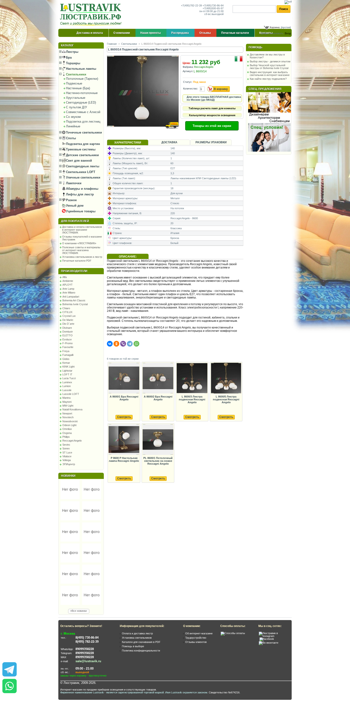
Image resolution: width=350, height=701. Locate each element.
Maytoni (66, 401)
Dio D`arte (68, 323)
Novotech (68, 417)
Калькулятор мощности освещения (212, 115)
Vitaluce (66, 456)
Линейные (73, 126)
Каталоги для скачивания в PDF (141, 642)
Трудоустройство (195, 637)
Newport (67, 413)
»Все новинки (78, 610)
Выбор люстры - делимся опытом (270, 61)
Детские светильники (82, 155)
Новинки (68, 475)
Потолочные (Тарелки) (82, 78)
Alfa (64, 277)
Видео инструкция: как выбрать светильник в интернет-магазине (270, 73)
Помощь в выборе (133, 646)
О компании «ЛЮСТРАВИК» (79, 243)
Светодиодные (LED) (81, 102)
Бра (68, 57)
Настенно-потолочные (82, 93)
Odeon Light (69, 425)
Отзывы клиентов (196, 642)
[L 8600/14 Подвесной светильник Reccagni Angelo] (143, 131)
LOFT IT (67, 374)
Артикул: (188, 71)
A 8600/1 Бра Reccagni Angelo (124, 398)
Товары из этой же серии (212, 126)
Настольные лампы (80, 68)
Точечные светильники (83, 132)
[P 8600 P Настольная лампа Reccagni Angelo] (124, 439)
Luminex (67, 382)
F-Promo (67, 343)
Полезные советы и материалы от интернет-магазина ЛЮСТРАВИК (81, 250)
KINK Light (68, 366)
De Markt (67, 319)
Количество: (190, 88)
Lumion (66, 386)
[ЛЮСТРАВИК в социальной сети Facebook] (267, 638)
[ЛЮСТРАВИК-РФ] (91, 14)
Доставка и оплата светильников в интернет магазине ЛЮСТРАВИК (82, 229)
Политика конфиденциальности (141, 650)
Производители (74, 271)
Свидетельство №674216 (224, 692)
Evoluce (67, 339)
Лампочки (73, 183)
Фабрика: (188, 66)
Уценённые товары (80, 211)
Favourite (67, 347)
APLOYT (67, 284)
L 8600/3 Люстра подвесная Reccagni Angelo (192, 399)
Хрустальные (75, 97)
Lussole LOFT (70, 394)
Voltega (66, 460)
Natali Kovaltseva (72, 409)
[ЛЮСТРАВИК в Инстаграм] (274, 636)
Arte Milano (68, 292)
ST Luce (67, 452)
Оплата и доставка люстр (137, 633)
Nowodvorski (70, 421)
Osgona (67, 433)
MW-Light (67, 405)
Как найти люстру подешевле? (268, 78)
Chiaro (66, 308)
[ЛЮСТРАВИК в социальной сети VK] (268, 642)
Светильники (75, 74)
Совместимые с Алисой (83, 112)
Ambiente (67, 280)
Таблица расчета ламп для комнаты (212, 108)
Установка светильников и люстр (82, 256)
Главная (112, 43)
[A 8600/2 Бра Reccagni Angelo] (158, 378)
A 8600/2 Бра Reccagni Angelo (158, 398)
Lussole (66, 390)
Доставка (169, 142)
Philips (66, 436)
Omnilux (67, 429)
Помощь (255, 47)
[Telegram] (130, 344)
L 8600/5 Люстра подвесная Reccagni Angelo (226, 399)
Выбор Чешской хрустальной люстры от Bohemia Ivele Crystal (269, 67)
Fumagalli (67, 354)
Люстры (71, 52)
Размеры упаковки (211, 142)
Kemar (66, 362)
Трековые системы (80, 149)
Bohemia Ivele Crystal (75, 304)
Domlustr (67, 331)
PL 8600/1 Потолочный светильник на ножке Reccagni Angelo (158, 461)
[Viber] (123, 344)
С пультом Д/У (76, 107)
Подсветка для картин (82, 144)
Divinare (67, 327)
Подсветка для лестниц (83, 121)
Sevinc (66, 444)
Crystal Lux (69, 315)
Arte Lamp (68, 288)
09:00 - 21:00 (84, 668)
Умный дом (74, 205)
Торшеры (72, 63)
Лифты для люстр (79, 194)
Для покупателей (75, 221)
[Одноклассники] (116, 344)
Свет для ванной (78, 160)
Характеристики (127, 142)
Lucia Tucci (69, 378)
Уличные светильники (82, 177)
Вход (288, 33)
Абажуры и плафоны (81, 188)
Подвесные (74, 83)
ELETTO (67, 335)
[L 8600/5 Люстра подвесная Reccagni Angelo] (226, 378)
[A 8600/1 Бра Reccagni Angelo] (124, 378)
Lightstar (67, 370)
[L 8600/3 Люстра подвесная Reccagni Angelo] (192, 378)
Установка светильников (137, 637)
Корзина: (275, 27)
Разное (71, 200)
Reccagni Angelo (72, 440)
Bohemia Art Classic (73, 300)
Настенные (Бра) (78, 88)
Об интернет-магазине (199, 633)
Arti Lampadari (70, 296)
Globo (65, 359)
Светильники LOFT (80, 172)
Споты (70, 138)
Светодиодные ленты (82, 166)
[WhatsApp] (136, 344)
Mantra (66, 397)
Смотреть (124, 417)
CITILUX (67, 312)
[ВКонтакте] (110, 344)
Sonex (66, 448)
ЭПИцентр (68, 464)
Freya (65, 351)
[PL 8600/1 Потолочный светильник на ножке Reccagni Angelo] (158, 439)
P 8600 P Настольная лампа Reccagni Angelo (124, 459)
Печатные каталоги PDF (76, 260)
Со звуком (73, 117)
